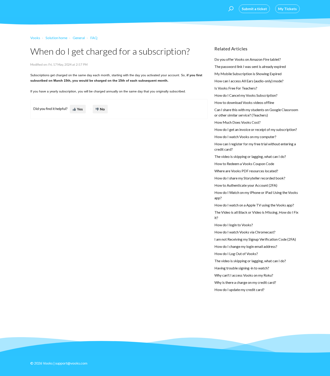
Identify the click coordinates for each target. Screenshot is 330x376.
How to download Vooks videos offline (244, 102)
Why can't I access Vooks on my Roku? (243, 275)
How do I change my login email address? (245, 246)
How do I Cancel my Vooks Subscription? (245, 95)
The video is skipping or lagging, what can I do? (250, 156)
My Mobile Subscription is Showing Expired (248, 74)
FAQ (93, 38)
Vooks (35, 38)
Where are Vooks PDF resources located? (246, 171)
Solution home (56, 38)
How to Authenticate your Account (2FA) (245, 185)
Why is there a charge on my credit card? (245, 282)
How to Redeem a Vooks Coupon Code (244, 163)
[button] (230, 9)
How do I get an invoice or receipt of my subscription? (255, 129)
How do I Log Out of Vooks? (236, 253)
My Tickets (287, 9)
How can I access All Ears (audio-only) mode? (249, 81)
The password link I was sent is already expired (250, 66)
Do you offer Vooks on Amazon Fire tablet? (247, 59)
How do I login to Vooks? (233, 225)
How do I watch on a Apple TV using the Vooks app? (254, 205)
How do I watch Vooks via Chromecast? (244, 232)
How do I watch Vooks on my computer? (245, 136)
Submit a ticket (254, 9)
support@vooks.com (71, 363)
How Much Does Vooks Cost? (237, 122)
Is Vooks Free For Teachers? (235, 88)
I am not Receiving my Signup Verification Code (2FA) (255, 239)
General (79, 38)
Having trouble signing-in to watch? (241, 268)
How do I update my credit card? (239, 289)
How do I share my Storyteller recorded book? (249, 178)
